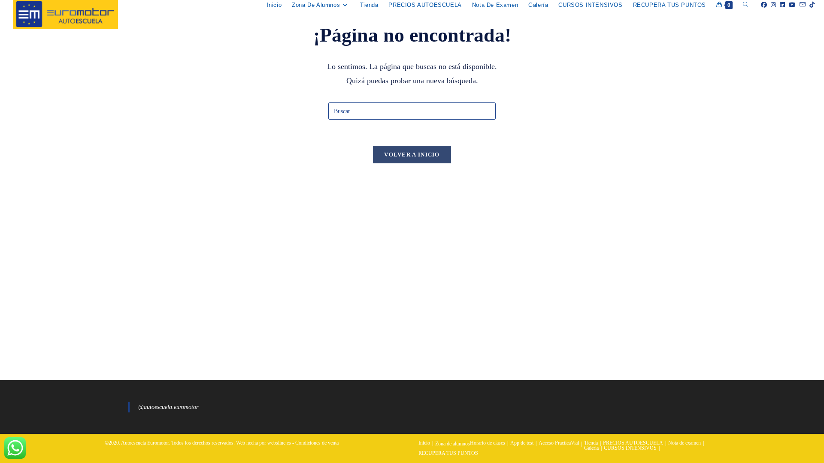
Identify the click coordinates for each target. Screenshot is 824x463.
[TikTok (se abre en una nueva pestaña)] (810, 5)
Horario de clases (487, 443)
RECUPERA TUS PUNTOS (448, 453)
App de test (521, 443)
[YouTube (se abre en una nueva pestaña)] (790, 5)
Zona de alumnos (452, 444)
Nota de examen (684, 443)
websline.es (279, 443)
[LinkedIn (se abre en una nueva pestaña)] (780, 5)
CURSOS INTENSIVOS (630, 448)
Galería (591, 448)
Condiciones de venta (317, 443)
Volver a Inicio (412, 154)
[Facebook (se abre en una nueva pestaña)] (762, 5)
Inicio (424, 443)
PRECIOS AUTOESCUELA (633, 443)
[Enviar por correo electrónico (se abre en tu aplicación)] (801, 4)
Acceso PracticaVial (559, 443)
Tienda (591, 443)
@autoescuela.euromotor (168, 407)
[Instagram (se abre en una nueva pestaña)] (771, 5)
